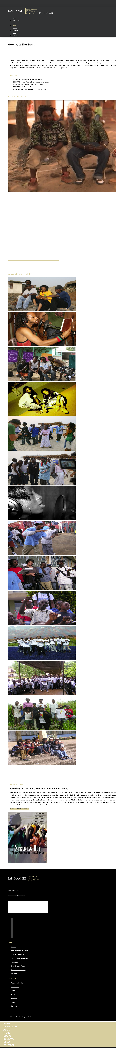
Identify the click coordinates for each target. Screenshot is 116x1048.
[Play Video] (33, 260)
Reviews (14, 998)
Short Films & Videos (18, 966)
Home (6, 1023)
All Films (14, 974)
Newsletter (15, 987)
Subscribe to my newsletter (16, 895)
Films (13, 991)
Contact (14, 1006)
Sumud (13, 947)
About (7, 1029)
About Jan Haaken (17, 983)
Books (13, 994)
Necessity (14, 962)
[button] (19, 809)
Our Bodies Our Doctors (19, 958)
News (13, 1002)
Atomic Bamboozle (18, 954)
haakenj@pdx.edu (13, 890)
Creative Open (29, 1017)
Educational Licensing (18, 970)
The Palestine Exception (19, 951)
